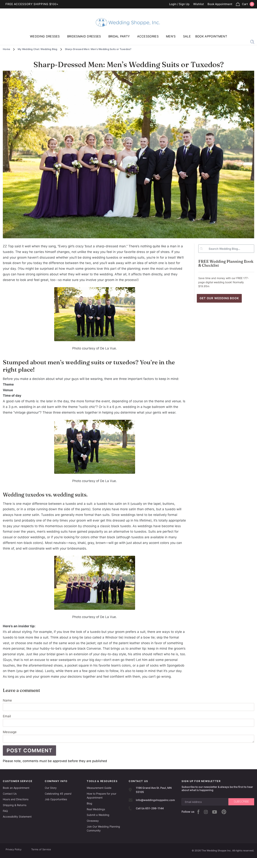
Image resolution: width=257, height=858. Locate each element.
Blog (89, 803)
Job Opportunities (56, 799)
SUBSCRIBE (241, 801)
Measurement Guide (99, 787)
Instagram (206, 812)
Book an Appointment (16, 787)
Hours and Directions (15, 799)
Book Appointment (220, 4)
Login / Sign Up (179, 4)
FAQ (5, 810)
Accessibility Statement (17, 816)
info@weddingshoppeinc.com (155, 800)
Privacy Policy (13, 849)
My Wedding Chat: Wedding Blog (37, 49)
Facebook (198, 812)
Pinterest (223, 811)
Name (7, 700)
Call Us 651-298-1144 (150, 808)
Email (7, 716)
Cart (247, 4)
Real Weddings (96, 809)
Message (10, 732)
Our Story (51, 787)
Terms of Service (41, 849)
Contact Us (10, 793)
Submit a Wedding (98, 814)
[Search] (252, 41)
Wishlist (198, 4)
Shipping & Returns (14, 805)
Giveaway (93, 820)
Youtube (214, 812)
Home (6, 49)
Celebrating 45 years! (58, 793)
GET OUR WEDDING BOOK (219, 298)
